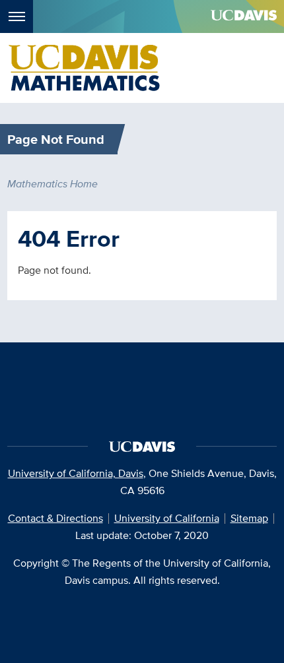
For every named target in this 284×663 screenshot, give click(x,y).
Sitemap (249, 518)
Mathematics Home (52, 183)
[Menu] (16, 16)
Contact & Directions (55, 518)
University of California (166, 518)
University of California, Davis (75, 473)
